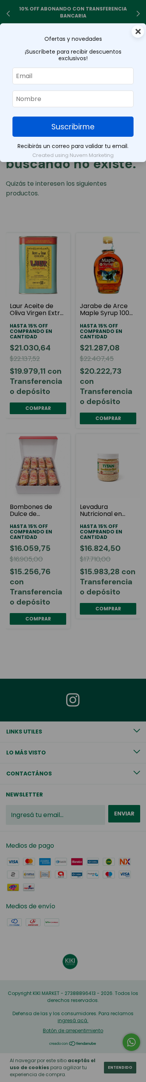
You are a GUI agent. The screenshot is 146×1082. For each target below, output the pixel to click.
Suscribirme (73, 127)
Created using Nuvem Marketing (73, 155)
